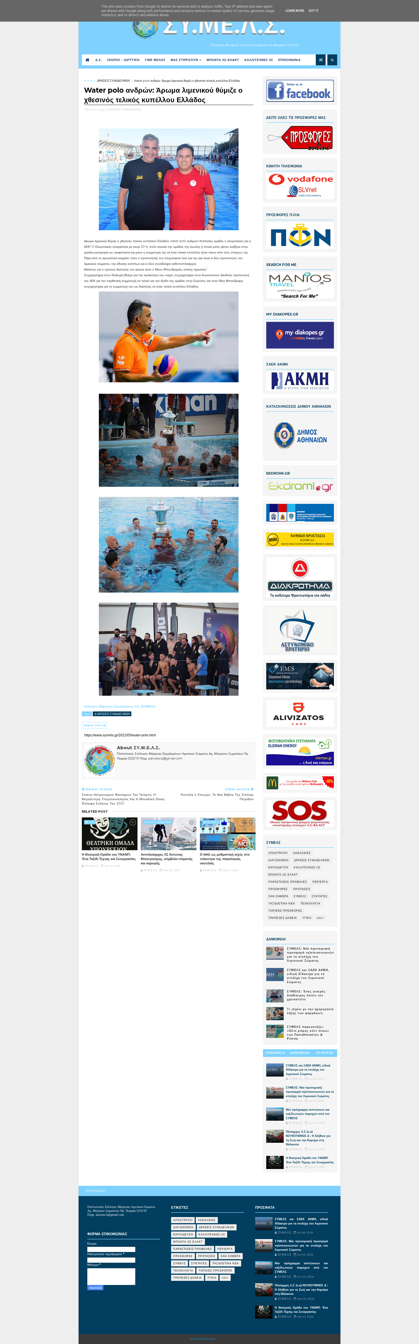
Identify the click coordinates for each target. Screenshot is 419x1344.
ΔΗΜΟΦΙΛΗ (300, 1053)
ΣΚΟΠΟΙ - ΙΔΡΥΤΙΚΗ (123, 60)
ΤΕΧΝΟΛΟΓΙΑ (310, 903)
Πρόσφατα (275, 1053)
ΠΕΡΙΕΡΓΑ (320, 881)
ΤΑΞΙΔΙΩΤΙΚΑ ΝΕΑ (281, 903)
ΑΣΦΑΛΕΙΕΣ (302, 853)
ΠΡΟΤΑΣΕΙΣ (302, 889)
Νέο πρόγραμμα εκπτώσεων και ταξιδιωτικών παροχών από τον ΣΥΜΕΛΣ (308, 1114)
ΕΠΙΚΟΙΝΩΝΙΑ (289, 60)
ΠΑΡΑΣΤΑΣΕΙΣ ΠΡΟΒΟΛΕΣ (287, 881)
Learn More (294, 10)
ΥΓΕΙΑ (307, 917)
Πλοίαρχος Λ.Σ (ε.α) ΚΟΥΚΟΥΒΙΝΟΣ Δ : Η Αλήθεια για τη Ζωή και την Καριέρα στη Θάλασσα (301, 1289)
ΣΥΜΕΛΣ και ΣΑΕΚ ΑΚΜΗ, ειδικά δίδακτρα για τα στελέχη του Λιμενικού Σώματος (308, 1070)
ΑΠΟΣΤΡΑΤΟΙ (210, 822)
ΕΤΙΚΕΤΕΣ (324, 1053)
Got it (314, 10)
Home (88, 80)
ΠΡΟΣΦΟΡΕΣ (278, 889)
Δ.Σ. (98, 60)
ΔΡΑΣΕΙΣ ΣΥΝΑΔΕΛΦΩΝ (113, 80)
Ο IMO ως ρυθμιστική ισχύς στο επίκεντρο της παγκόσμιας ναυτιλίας (225, 858)
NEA (91, 822)
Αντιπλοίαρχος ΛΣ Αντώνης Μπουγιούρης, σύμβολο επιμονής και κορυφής (167, 858)
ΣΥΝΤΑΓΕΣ (319, 896)
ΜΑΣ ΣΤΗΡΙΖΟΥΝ (184, 60)
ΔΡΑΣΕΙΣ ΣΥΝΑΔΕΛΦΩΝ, (125, 109)
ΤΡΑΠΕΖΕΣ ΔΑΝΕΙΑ (282, 917)
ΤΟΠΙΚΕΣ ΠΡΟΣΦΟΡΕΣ (285, 910)
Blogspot (224, 1339)
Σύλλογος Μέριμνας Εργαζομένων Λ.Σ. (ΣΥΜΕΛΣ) (120, 706)
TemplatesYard (202, 1339)
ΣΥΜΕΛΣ (300, 896)
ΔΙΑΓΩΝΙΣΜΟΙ (278, 860)
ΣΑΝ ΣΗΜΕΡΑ (278, 896)
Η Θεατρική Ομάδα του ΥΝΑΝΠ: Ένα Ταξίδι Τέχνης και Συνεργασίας (109, 856)
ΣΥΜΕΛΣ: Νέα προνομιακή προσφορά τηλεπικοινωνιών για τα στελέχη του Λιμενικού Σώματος (310, 1092)
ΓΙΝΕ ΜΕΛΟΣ (155, 60)
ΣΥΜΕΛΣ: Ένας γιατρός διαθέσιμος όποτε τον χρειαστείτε (306, 995)
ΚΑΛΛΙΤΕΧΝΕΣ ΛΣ (258, 60)
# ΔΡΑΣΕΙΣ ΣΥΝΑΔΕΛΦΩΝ (112, 714)
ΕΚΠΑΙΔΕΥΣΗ (278, 867)
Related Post (95, 811)
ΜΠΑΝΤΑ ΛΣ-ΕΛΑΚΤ (223, 60)
